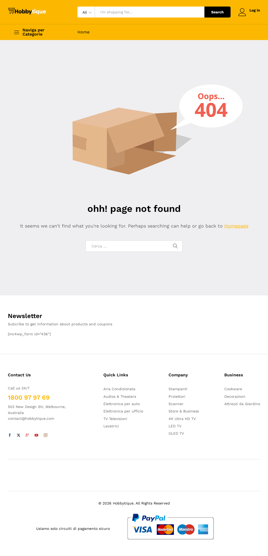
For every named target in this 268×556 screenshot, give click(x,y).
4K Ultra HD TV (182, 419)
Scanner (176, 404)
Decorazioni (234, 396)
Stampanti (178, 389)
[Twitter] (18, 435)
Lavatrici (111, 426)
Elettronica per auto (121, 404)
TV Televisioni (115, 419)
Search (217, 12)
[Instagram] (45, 435)
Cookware (233, 389)
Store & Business (184, 411)
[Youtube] (36, 435)
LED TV (175, 426)
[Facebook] (9, 435)
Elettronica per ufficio (123, 411)
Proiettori (177, 396)
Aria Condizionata (119, 389)
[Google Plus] (27, 435)
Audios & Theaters (119, 396)
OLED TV (176, 433)
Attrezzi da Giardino (242, 404)
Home (83, 32)
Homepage (236, 226)
